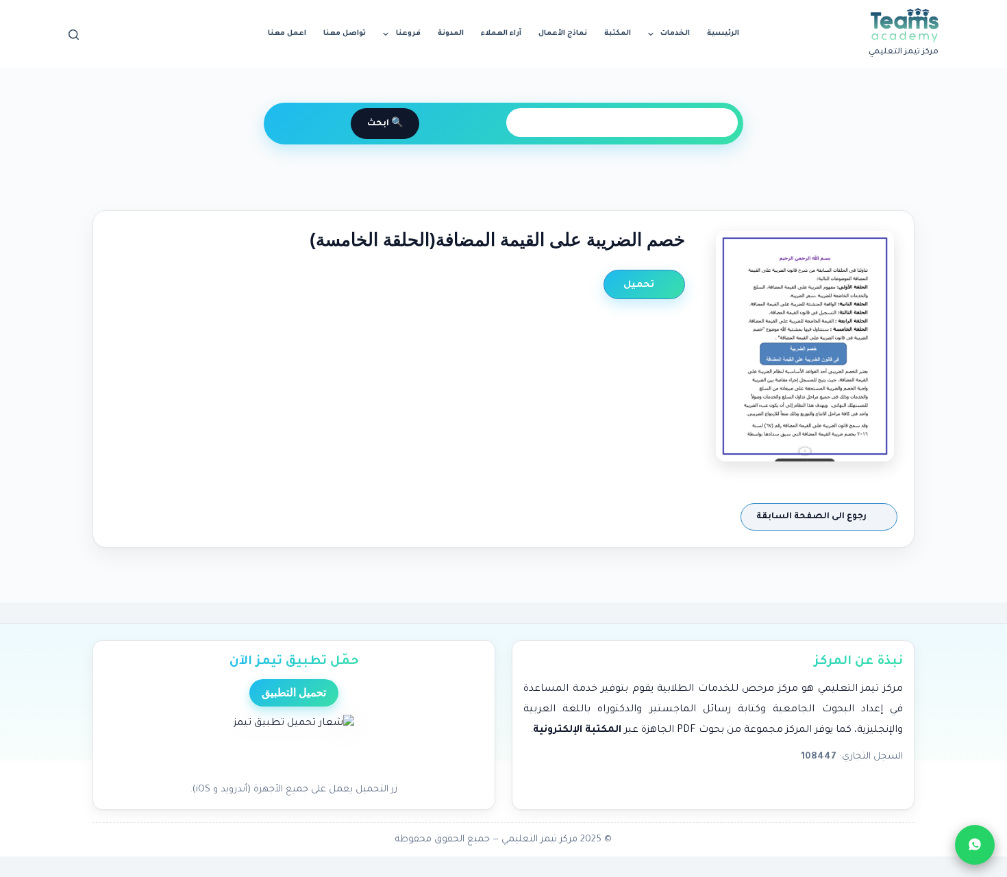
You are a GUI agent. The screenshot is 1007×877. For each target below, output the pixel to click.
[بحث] (74, 34)
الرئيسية (723, 33)
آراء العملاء (501, 33)
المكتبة (617, 33)
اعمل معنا (287, 33)
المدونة (451, 33)
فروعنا (408, 33)
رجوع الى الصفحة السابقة (812, 517)
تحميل (640, 285)
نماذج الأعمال (562, 33)
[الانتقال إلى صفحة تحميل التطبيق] (294, 745)
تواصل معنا (344, 33)
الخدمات (675, 33)
